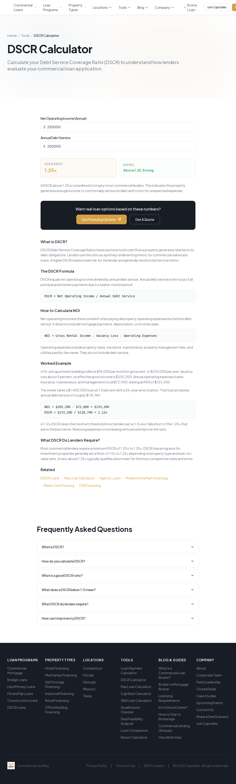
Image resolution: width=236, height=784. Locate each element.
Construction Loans (22, 700)
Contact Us (205, 710)
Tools (122, 7)
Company (162, 7)
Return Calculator (134, 737)
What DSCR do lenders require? (65, 604)
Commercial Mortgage (16, 670)
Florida (88, 675)
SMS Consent (154, 766)
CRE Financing (90, 485)
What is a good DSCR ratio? (62, 575)
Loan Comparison (134, 730)
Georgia (89, 682)
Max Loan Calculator (79, 478)
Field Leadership (208, 682)
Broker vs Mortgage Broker (174, 686)
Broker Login (192, 7)
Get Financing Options (99, 219)
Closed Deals (206, 689)
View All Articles (170, 737)
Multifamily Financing (61, 675)
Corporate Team (209, 675)
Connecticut (92, 668)
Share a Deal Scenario (212, 716)
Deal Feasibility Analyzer (132, 721)
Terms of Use (125, 766)
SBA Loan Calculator (136, 700)
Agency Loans (110, 478)
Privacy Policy (96, 766)
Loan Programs (50, 7)
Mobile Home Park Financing (147, 478)
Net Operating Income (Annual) (64, 118)
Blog (140, 7)
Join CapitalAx (216, 7)
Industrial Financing (59, 693)
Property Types (75, 7)
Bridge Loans (17, 680)
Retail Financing (57, 700)
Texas (87, 696)
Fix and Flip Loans (20, 693)
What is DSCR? (53, 547)
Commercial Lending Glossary (174, 728)
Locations (100, 7)
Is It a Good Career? (173, 707)
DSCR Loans (50, 478)
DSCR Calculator (133, 680)
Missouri (89, 689)
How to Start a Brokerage (169, 716)
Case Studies (206, 696)
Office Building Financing (56, 709)
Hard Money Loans (21, 687)
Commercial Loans (23, 7)
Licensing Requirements (169, 698)
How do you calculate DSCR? (63, 561)
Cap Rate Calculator (136, 693)
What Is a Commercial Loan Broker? (172, 672)
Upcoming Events (209, 703)
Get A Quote (144, 219)
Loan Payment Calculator (131, 670)
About (201, 668)
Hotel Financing (57, 668)
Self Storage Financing (54, 684)
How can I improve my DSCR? (64, 618)
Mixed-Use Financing (59, 485)
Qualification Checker (130, 709)
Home (12, 35)
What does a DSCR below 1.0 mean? (69, 590)
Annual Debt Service (55, 138)
